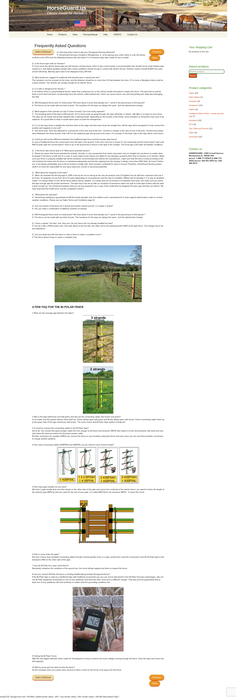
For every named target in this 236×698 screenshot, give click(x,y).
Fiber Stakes (194, 97)
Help (105, 34)
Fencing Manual (90, 34)
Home (49, 34)
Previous (156, 52)
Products (62, 34)
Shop (75, 34)
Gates (191, 132)
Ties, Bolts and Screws (198, 128)
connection (193, 137)
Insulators (193, 120)
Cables (192, 109)
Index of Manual (43, 52)
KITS (191, 124)
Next (154, 58)
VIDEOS (117, 34)
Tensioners (193, 105)
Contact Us (132, 34)
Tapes (191, 93)
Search (193, 76)
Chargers (193, 101)
